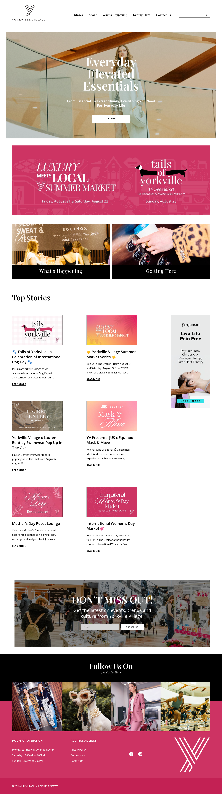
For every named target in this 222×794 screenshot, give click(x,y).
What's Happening (115, 15)
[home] (28, 15)
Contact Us (163, 15)
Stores (78, 15)
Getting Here (141, 15)
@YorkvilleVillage (111, 672)
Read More (19, 384)
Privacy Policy (78, 749)
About (93, 15)
